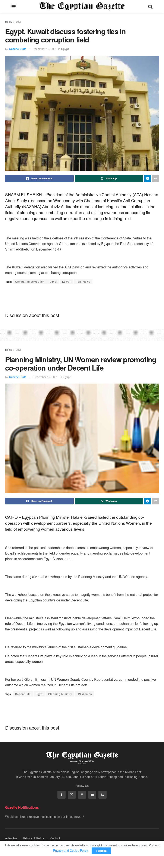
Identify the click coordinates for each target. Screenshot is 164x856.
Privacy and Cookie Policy (70, 850)
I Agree (101, 851)
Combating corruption (30, 281)
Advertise (11, 838)
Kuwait (66, 281)
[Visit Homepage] (82, 6)
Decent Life (23, 694)
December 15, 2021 (45, 49)
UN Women (84, 694)
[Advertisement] (82, 298)
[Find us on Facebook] (61, 795)
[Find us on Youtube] (92, 795)
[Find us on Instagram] (82, 795)
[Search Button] (150, 6)
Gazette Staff (17, 49)
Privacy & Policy (33, 838)
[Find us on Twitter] (72, 795)
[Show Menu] (14, 6)
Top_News (83, 281)
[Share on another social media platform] (155, 178)
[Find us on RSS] (102, 795)
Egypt (19, 21)
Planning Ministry (60, 694)
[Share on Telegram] (147, 178)
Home (8, 21)
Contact (55, 838)
